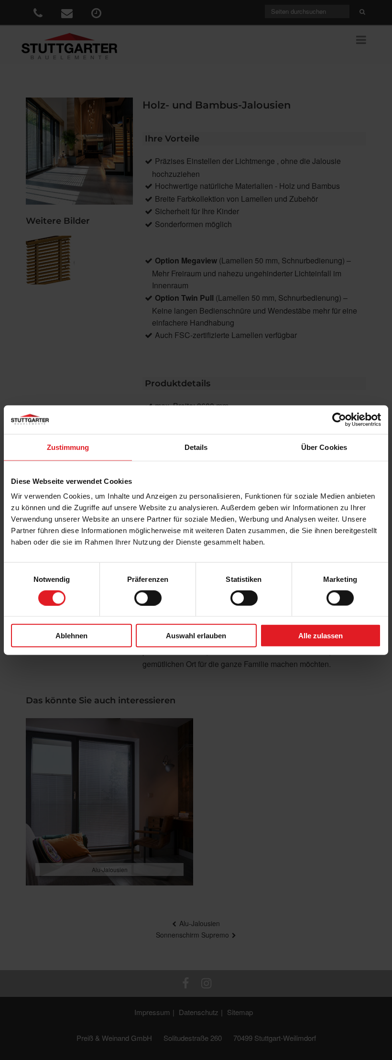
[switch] (148, 597)
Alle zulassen (320, 636)
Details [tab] (196, 447)
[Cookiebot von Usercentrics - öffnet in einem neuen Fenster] (339, 419)
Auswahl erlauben (196, 636)
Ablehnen (71, 636)
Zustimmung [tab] (68, 447)
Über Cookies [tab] (324, 447)
